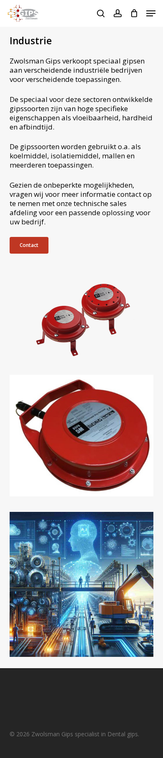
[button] (150, 13)
